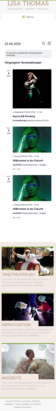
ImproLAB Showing (24, 116)
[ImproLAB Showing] (32, 88)
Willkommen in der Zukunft (28, 160)
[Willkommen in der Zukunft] (32, 140)
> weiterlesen (38, 285)
